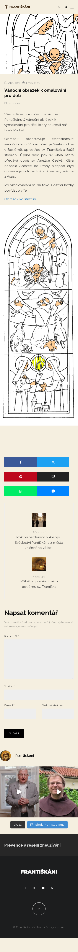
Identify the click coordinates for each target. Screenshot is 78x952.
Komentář (11, 636)
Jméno (9, 686)
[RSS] (52, 888)
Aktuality (14, 82)
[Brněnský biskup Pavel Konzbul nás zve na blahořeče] (19, 792)
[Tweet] (53, 462)
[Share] (20, 462)
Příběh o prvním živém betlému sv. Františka (39, 582)
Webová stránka (52, 705)
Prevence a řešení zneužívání (32, 845)
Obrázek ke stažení (20, 199)
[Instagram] (34, 888)
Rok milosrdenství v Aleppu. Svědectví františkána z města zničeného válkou (39, 540)
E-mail (9, 705)
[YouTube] (43, 888)
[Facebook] (26, 888)
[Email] (53, 477)
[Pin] (20, 477)
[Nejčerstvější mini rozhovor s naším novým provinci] (58, 792)
